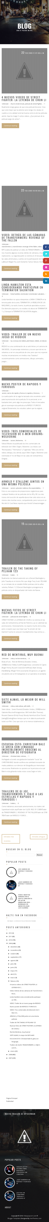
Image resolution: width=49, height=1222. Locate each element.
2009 (10, 943)
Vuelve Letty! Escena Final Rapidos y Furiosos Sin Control (22, 1170)
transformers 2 (7, 247)
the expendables (35, 488)
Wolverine (19, 440)
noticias (23, 756)
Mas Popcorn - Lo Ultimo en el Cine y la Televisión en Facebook (21, 920)
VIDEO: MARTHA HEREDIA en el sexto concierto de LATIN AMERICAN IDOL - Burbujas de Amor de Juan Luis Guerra (25, 901)
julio (11, 964)
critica (13, 658)
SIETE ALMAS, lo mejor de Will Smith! (23, 700)
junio (12, 967)
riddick (37, 341)
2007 (10, 1058)
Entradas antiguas (38, 837)
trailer (13, 575)
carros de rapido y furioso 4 (16, 393)
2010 (10, 940)
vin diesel (43, 341)
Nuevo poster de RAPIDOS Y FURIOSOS (21, 385)
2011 (10, 936)
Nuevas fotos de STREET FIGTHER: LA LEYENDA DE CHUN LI (24, 611)
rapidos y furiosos (33, 393)
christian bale (15, 756)
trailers (13, 803)
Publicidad (9, 1101)
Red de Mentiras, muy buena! (23, 654)
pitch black (30, 341)
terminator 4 (25, 294)
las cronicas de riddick (18, 341)
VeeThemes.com (35, 1218)
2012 (10, 933)
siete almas (19, 706)
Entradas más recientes (9, 839)
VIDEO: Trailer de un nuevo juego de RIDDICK (21, 335)
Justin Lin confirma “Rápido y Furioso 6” (21, 1195)
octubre (13, 954)
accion (4, 393)
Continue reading (10, 126)
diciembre (13, 947)
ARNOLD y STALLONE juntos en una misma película (23, 482)
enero (12, 1051)
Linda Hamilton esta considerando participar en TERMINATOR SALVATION (22, 287)
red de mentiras (20, 658)
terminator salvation (37, 294)
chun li (13, 104)
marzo (12, 978)
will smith (27, 706)
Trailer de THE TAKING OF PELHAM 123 (20, 569)
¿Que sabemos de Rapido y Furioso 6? (25, 884)
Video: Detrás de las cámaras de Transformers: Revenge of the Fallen (23, 237)
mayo (12, 971)
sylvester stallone (22, 488)
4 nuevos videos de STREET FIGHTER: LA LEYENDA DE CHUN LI (24, 98)
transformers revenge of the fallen (25, 247)
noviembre (14, 950)
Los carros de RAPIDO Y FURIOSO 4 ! (25, 871)
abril (12, 974)
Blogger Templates (14, 1218)
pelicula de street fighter (33, 104)
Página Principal (11, 1098)
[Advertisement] (24, 159)
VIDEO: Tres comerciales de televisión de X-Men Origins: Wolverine (22, 434)
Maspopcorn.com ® (31, 1216)
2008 (10, 1054)
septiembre (14, 957)
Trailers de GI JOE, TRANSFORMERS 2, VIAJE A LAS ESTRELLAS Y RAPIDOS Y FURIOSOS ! (22, 795)
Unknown (5, 104)
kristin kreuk (20, 104)
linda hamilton (15, 294)
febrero (13, 981)
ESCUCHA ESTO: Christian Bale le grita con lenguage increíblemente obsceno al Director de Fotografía (23, 748)
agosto (12, 960)
